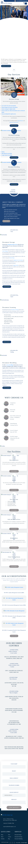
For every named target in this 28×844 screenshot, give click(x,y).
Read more (14, 471)
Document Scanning (18, 836)
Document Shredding (18, 838)
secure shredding (10, 364)
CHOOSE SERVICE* (14, 792)
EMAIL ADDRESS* (14, 778)
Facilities (2, 838)
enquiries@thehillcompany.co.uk (9, 826)
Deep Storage (12, 257)
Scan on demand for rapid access (9, 113)
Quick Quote (14, 125)
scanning (14, 62)
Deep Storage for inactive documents (10, 107)
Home (2, 834)
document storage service (12, 244)
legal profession (20, 120)
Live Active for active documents (9, 105)
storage (10, 62)
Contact (9, 836)
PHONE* (14, 771)
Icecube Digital (24, 842)
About (2, 836)
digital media (15, 265)
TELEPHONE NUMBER (14, 785)
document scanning (14, 309)
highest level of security (18, 260)
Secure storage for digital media (8, 109)
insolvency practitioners (13, 122)
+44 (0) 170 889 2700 (8, 823)
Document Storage (18, 834)
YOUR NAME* (14, 763)
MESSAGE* (14, 799)
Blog (9, 838)
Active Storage (5, 251)
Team (9, 834)
